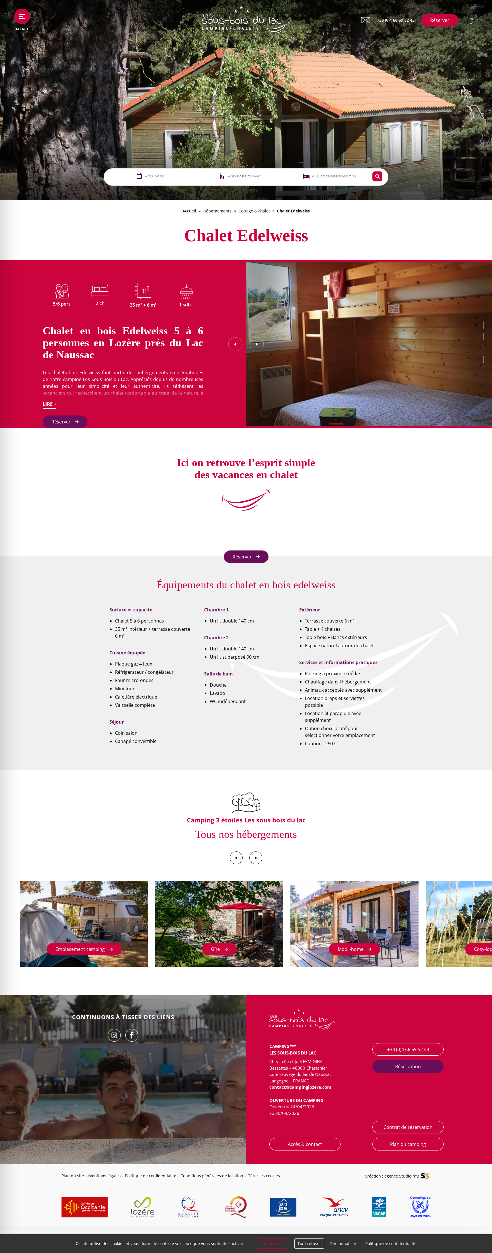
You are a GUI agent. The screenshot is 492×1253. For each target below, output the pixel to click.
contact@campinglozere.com (300, 1087)
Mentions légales (104, 1175)
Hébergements (217, 211)
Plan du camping (408, 1144)
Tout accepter (272, 1243)
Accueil (189, 211)
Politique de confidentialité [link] (391, 1243)
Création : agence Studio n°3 (392, 1176)
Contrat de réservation (408, 1127)
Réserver (439, 20)
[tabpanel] (369, 344)
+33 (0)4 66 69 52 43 (408, 1049)
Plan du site (73, 1175)
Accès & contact (305, 1144)
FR (471, 19)
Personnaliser (343, 1243)
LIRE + (49, 404)
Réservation (408, 1066)
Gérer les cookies (263, 1175)
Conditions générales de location (212, 1175)
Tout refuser (309, 1243)
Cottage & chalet (254, 211)
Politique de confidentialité (150, 1175)
